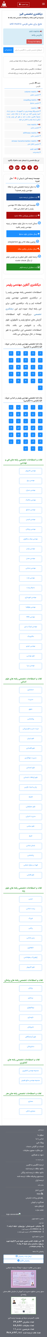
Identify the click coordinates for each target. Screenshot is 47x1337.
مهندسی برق (30, 480)
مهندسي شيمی (30, 519)
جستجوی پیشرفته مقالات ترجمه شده (30, 1176)
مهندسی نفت (31, 577)
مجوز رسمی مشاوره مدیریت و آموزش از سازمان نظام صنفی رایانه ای (23, 1293)
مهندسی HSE (30, 616)
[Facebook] (29, 167)
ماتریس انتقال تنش (33, 144)
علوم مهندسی (31, 655)
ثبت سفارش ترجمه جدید (28, 197)
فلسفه (31, 796)
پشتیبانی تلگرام (25, 1260)
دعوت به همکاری (38, 1155)
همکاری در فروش (37, 1202)
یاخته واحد (36, 152)
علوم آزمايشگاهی (30, 1036)
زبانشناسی (30, 855)
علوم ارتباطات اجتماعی (31, 777)
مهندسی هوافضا (30, 607)
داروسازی (30, 1017)
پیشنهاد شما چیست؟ (34, 41)
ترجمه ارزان (39, 1180)
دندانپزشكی (30, 1046)
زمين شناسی (31, 937)
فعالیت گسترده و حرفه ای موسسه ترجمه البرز (23, 1318)
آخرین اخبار (39, 1190)
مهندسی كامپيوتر (30, 470)
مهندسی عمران (30, 490)
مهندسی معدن (30, 558)
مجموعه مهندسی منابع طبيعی (30, 1080)
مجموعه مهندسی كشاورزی (30, 1070)
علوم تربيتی (30, 738)
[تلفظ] (41, 31)
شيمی (31, 898)
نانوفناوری (31, 947)
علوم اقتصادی (30, 748)
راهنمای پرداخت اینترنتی (34, 1198)
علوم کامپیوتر (31, 967)
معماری (30, 1101)
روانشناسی (30, 718)
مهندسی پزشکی (30, 529)
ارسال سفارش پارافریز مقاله (27, 249)
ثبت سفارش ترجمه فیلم (29, 267)
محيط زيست (30, 587)
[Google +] (17, 167)
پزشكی (30, 988)
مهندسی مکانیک (31, 499)
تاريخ (30, 835)
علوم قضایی (30, 874)
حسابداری (30, 689)
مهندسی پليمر (30, 548)
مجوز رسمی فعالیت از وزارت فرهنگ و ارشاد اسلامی (23, 1267)
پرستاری (30, 997)
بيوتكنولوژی (30, 1007)
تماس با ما (40, 1139)
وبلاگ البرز (40, 1142)
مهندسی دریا (30, 665)
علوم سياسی (30, 826)
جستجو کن (8, 49)
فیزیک (31, 918)
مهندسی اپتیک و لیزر (30, 626)
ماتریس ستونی (35, 94)
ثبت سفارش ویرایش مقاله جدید (26, 215)
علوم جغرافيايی (30, 806)
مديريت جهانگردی (30, 757)
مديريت (30, 699)
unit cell (33, 149)
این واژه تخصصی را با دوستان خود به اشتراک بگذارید (23, 160)
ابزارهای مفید (39, 1206)
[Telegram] (36, 167)
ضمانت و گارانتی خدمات (35, 1146)
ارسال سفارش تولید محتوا (28, 234)
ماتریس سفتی (35, 135)
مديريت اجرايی (30, 816)
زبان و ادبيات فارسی (30, 787)
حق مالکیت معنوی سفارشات (33, 1150)
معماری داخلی (30, 1111)
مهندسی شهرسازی (30, 597)
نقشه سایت (39, 1210)
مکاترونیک (30, 636)
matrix (34, 108)
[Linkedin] (11, 167)
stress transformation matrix (24, 141)
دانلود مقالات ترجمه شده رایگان (32, 1172)
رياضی (31, 928)
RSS (39, 1194)
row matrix (32, 124)
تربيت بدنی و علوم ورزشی (31, 728)
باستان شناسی (30, 845)
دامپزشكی (30, 1027)
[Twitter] (23, 167)
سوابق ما (41, 1135)
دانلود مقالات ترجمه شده (35, 1168)
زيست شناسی (30, 908)
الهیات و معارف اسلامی (31, 865)
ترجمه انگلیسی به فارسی (35, 1165)
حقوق (30, 709)
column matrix (31, 91)
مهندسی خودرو (30, 646)
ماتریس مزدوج (35, 103)
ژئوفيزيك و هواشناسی (30, 957)
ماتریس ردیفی (35, 127)
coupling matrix (30, 100)
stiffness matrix (30, 133)
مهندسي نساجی (31, 568)
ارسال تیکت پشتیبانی (24, 1256)
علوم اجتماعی (30, 767)
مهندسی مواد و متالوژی (31, 538)
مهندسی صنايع (30, 509)
